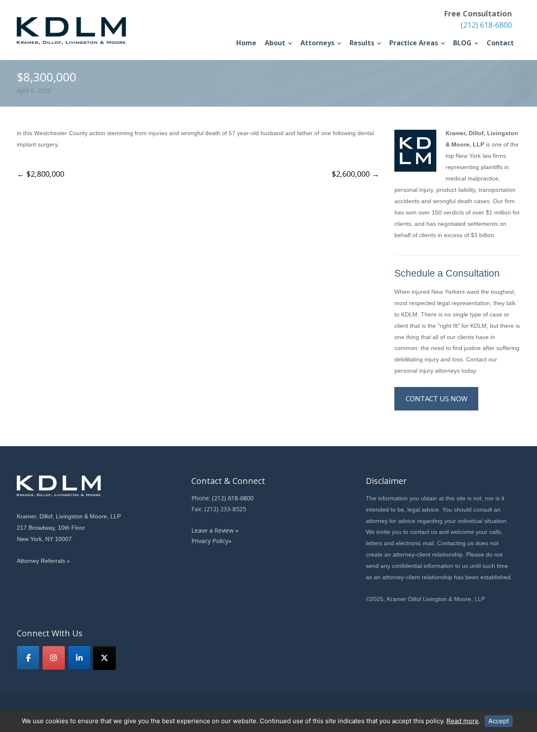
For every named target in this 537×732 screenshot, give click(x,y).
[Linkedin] (79, 658)
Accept (498, 721)
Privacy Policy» (211, 541)
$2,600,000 (355, 174)
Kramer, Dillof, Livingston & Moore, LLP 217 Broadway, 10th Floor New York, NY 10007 (69, 527)
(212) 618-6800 (486, 25)
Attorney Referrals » (43, 560)
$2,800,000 (40, 174)
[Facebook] (28, 658)
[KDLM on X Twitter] (104, 658)
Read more (462, 721)
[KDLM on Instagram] (53, 658)
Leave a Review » (215, 530)
